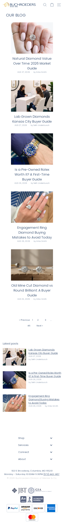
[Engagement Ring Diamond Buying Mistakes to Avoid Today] (32, 207)
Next (41, 325)
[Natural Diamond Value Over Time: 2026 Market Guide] (32, 38)
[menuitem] (35, 438)
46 (29, 325)
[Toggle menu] (51, 438)
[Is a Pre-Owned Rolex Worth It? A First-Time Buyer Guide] (32, 149)
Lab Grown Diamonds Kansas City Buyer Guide (43, 351)
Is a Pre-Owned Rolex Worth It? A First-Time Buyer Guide (32, 174)
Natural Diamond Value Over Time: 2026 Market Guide (32, 63)
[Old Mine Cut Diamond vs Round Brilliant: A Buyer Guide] (32, 265)
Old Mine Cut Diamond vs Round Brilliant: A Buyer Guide (32, 290)
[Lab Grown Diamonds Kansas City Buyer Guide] (32, 96)
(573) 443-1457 (51, 474)
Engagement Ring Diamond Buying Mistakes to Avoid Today (32, 232)
